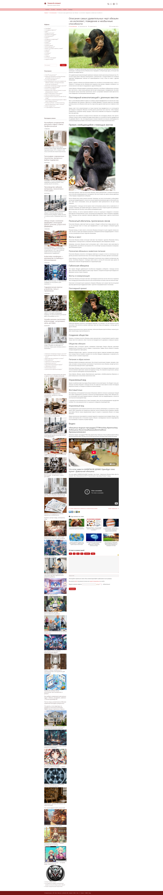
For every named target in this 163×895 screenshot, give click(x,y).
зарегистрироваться (95, 581)
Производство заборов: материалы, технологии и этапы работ (53, 189)
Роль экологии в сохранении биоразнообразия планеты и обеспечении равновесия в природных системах (111, 544)
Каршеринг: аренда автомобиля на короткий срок (54, 804)
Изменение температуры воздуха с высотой (55, 85)
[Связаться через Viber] (117, 4)
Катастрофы (48, 40)
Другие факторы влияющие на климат (54, 358)
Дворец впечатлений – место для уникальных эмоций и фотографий (54, 537)
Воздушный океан (49, 33)
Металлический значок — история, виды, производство (54, 863)
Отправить (72, 589)
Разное (47, 54)
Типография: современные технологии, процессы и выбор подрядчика (54, 158)
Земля (47, 37)
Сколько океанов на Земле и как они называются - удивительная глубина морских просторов (76, 543)
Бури (46, 31)
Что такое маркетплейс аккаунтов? (54, 808)
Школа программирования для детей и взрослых (55, 632)
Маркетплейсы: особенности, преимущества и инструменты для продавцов (54, 671)
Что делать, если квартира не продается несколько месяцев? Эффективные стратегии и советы (54, 707)
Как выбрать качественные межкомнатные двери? (52, 651)
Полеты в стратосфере (50, 88)
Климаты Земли (49, 45)
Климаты (48, 43)
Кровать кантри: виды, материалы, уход (54, 518)
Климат (47, 42)
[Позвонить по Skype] (108, 4)
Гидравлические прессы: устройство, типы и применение (53, 289)
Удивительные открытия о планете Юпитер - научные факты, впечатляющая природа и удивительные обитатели (111, 529)
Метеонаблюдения (50, 47)
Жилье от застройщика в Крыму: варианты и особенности (54, 514)
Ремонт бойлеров (49, 556)
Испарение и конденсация (51, 39)
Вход (90, 893)
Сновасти (47, 56)
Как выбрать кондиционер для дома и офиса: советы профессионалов (54, 124)
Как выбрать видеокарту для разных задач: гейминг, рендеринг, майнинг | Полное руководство (55, 697)
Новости (47, 50)
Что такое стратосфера (50, 57)
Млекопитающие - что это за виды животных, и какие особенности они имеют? (93, 529)
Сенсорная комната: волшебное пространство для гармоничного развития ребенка (54, 575)
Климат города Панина (50, 881)
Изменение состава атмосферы (52, 361)
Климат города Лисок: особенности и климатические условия (83, 508)
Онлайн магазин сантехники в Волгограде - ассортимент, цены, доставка (54, 321)
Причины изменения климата (52, 95)
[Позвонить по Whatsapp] (111, 4)
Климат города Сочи (50, 105)
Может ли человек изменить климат (54, 48)
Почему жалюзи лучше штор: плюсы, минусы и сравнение (55, 746)
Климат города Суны (113, 508)
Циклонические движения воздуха (53, 369)
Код (93, 553)
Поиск (63, 65)
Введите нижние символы (75, 584)
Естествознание (53, 12)
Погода (47, 51)
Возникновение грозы (50, 367)
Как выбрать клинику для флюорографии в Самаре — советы (54, 765)
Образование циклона (50, 363)
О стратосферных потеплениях (52, 107)
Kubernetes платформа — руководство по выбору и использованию (53, 258)
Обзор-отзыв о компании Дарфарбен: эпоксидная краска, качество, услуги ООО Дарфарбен (55, 223)
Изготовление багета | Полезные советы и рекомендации (54, 785)
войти (75, 581)
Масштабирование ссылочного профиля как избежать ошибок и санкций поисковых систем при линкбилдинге (55, 82)
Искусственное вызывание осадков (53, 364)
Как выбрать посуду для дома (52, 87)
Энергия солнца (49, 59)
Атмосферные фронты (50, 30)
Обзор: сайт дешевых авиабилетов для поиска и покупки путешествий (54, 495)
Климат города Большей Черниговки (54, 886)
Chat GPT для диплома (50, 75)
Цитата (87, 553)
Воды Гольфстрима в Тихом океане (53, 93)
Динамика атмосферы (50, 34)
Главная (46, 12)
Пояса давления (49, 360)
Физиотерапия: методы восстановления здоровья (52, 613)
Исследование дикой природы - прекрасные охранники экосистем (76, 528)
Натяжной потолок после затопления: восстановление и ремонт (53, 692)
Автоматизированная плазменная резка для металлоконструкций (54, 727)
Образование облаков (50, 366)
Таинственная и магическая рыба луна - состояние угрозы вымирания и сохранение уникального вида (93, 544)
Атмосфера (48, 28)
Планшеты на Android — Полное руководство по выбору (54, 844)
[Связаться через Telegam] (114, 4)
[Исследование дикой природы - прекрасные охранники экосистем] (76, 523)
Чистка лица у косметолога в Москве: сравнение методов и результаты (55, 702)
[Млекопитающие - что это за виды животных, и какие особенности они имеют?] (94, 523)
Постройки (48, 53)
